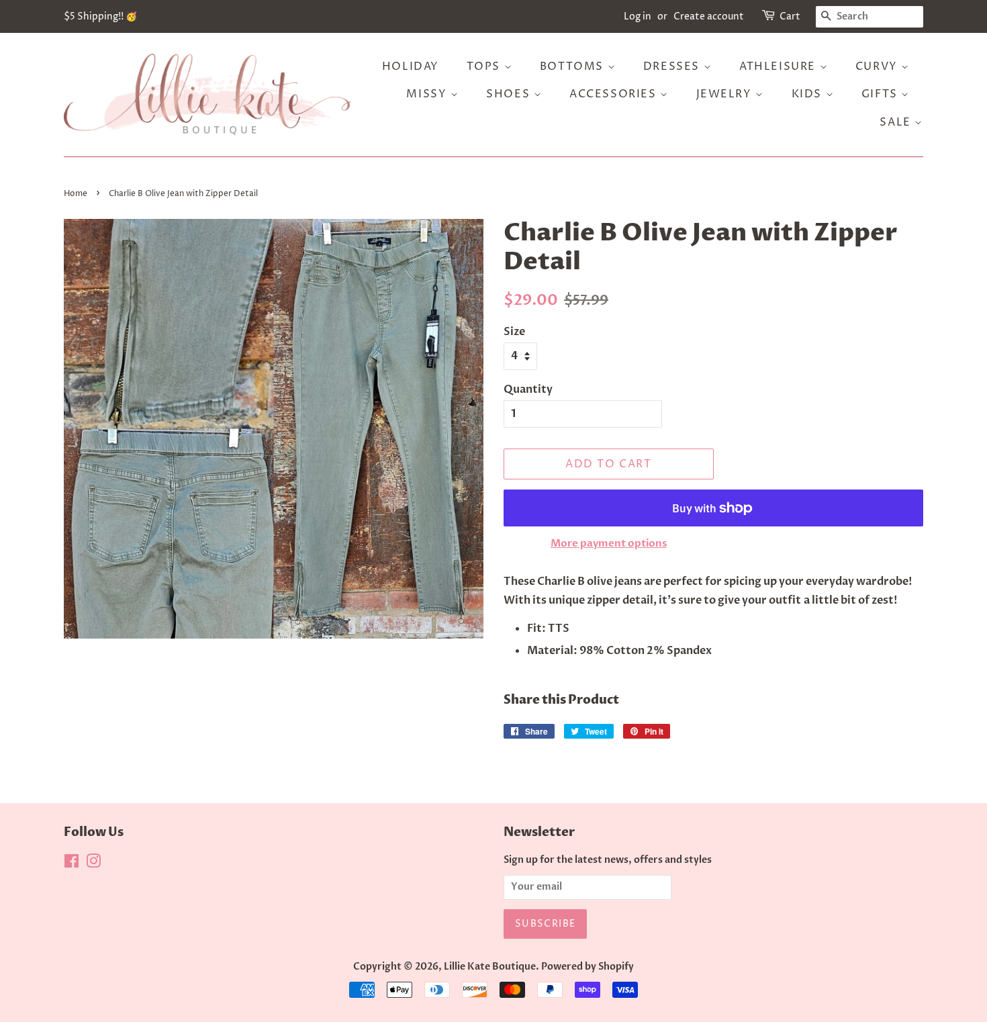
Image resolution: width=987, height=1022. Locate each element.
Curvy (878, 66)
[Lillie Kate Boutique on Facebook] (71, 864)
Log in (637, 16)
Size (514, 331)
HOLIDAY (410, 66)
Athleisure (779, 66)
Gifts (881, 94)
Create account (708, 16)
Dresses (673, 66)
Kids (809, 94)
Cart (790, 16)
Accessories (614, 94)
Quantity (528, 389)
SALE (897, 122)
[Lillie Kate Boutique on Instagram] (93, 864)
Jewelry (726, 94)
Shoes (510, 94)
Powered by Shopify (587, 967)
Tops (485, 66)
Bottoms (574, 66)
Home (75, 193)
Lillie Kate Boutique (490, 967)
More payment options (609, 543)
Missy (428, 94)
